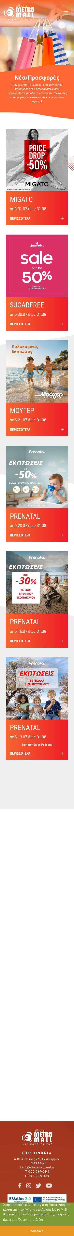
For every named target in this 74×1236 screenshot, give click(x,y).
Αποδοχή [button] (37, 1230)
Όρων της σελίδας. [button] (31, 1219)
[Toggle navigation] (66, 12)
